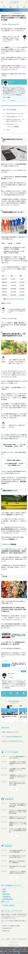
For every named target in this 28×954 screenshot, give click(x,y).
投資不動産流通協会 (7, 899)
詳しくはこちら (22, 10)
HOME (2, 939)
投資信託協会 (6, 894)
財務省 (4, 891)
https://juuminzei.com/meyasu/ (15, 299)
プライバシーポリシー (14, 942)
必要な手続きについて (12, 124)
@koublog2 (13, 24)
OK (19, 953)
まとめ (8, 129)
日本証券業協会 (6, 896)
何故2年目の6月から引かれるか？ (15, 113)
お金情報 (10, 13)
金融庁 (4, 889)
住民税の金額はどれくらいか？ (14, 116)
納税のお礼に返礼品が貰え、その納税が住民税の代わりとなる (15, 120)
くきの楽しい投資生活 (8, 905)
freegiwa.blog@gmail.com (14, 736)
